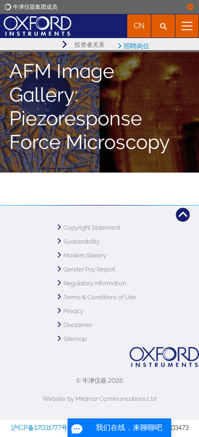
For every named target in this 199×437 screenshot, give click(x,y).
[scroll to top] (183, 215)
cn (139, 25)
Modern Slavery (84, 255)
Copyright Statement (91, 227)
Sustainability (81, 241)
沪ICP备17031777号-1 (42, 427)
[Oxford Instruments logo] (35, 25)
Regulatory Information (94, 283)
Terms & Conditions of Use (99, 297)
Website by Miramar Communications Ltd (99, 398)
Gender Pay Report (89, 269)
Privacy (73, 311)
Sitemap (75, 338)
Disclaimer (77, 324)
